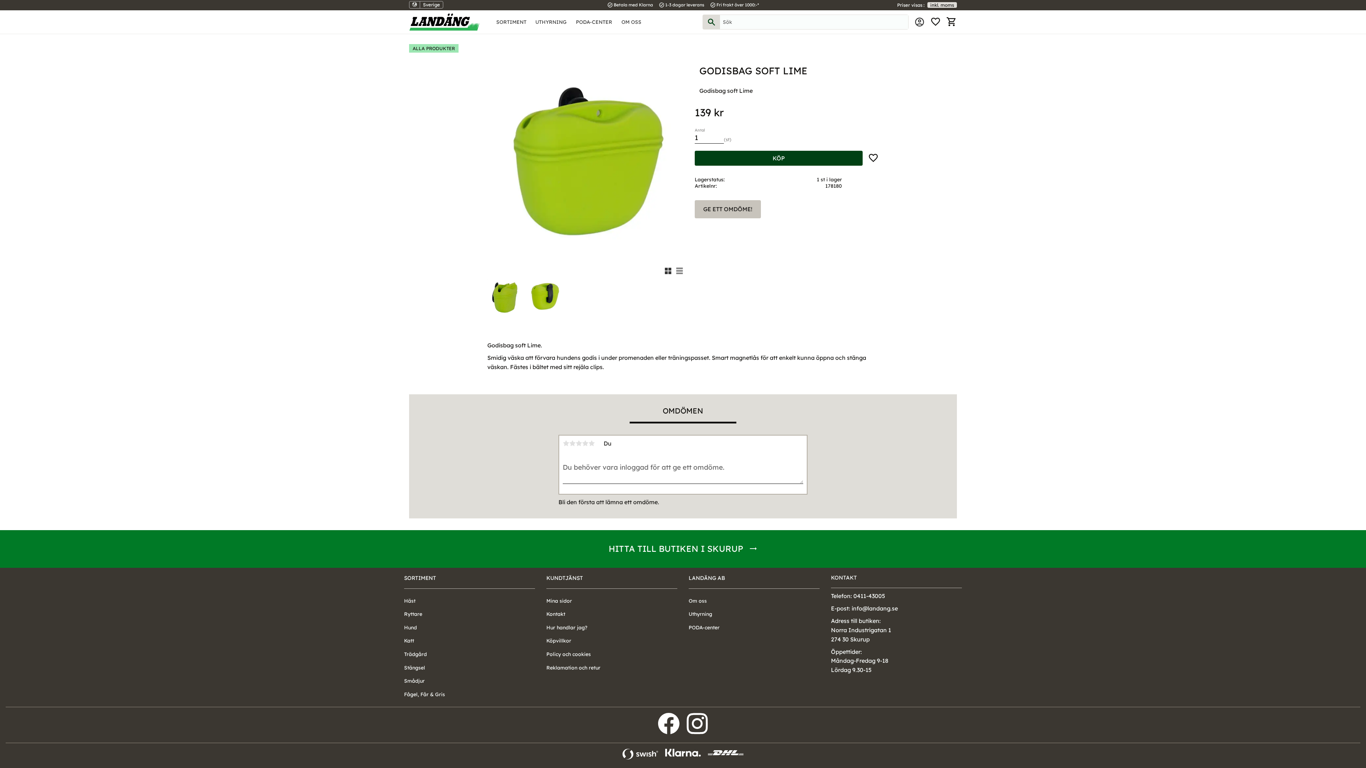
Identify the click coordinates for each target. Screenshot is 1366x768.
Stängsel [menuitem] (414, 668)
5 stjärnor (591, 443)
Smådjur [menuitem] (414, 681)
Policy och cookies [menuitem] (568, 654)
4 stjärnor (585, 443)
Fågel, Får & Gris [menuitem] (424, 694)
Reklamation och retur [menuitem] (573, 668)
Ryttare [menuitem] (413, 614)
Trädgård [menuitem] (415, 654)
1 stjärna (566, 443)
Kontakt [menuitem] (555, 614)
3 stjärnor (579, 443)
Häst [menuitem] (409, 601)
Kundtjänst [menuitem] (564, 578)
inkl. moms (942, 5)
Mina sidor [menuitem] (919, 22)
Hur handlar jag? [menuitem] (566, 627)
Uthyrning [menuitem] (551, 22)
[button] (935, 22)
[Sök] (711, 22)
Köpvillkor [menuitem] (558, 641)
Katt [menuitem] (409, 641)
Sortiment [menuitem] (511, 22)
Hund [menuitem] (410, 627)
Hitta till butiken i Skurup (676, 548)
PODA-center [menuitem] (594, 22)
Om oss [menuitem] (631, 22)
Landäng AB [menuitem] (707, 578)
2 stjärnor (572, 443)
